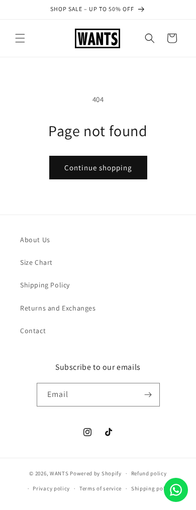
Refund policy (149, 473)
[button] (20, 38)
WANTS (59, 473)
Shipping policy (152, 488)
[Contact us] (176, 490)
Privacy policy (51, 488)
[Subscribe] (148, 394)
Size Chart (36, 262)
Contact (33, 330)
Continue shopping (98, 167)
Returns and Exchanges (58, 308)
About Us (35, 239)
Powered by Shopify (96, 473)
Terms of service (100, 488)
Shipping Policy (45, 284)
